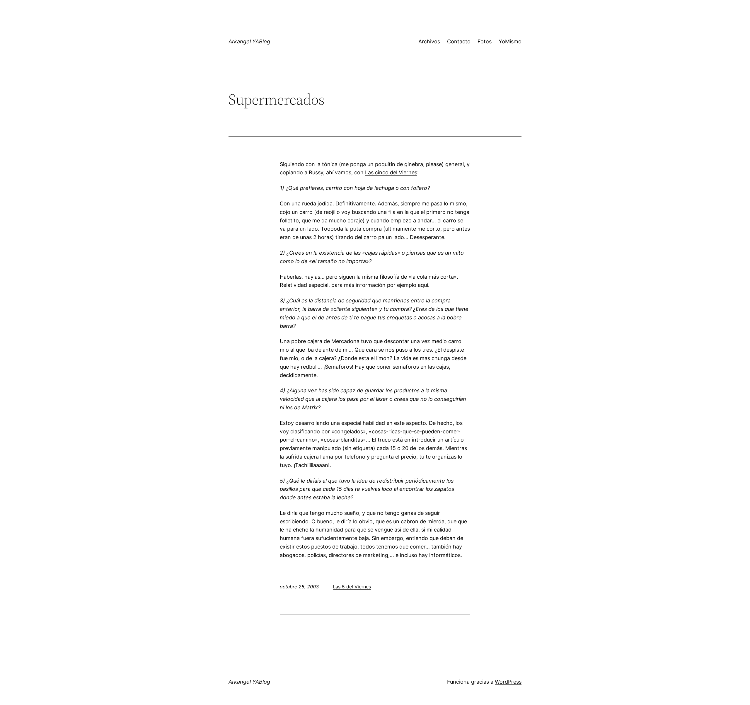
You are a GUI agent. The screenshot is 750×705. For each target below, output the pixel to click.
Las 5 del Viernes (352, 587)
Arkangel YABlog (249, 41)
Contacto (459, 41)
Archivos (429, 41)
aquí (423, 285)
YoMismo (510, 41)
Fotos (485, 41)
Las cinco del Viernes (391, 172)
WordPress (508, 682)
